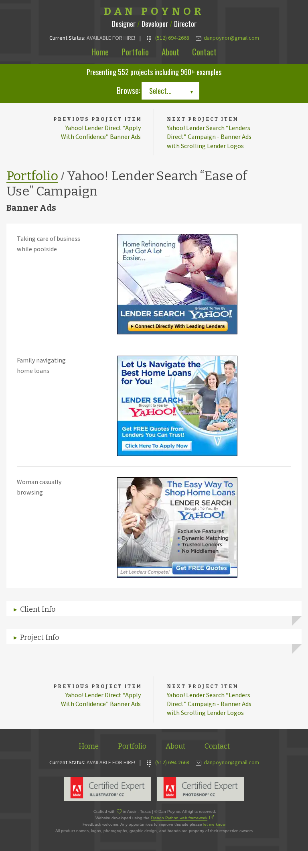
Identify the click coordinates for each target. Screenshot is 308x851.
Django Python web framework (179, 818)
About (170, 51)
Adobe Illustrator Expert (107, 789)
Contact (204, 51)
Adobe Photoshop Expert (200, 789)
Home (100, 51)
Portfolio (135, 51)
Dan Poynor (154, 11)
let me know (214, 824)
